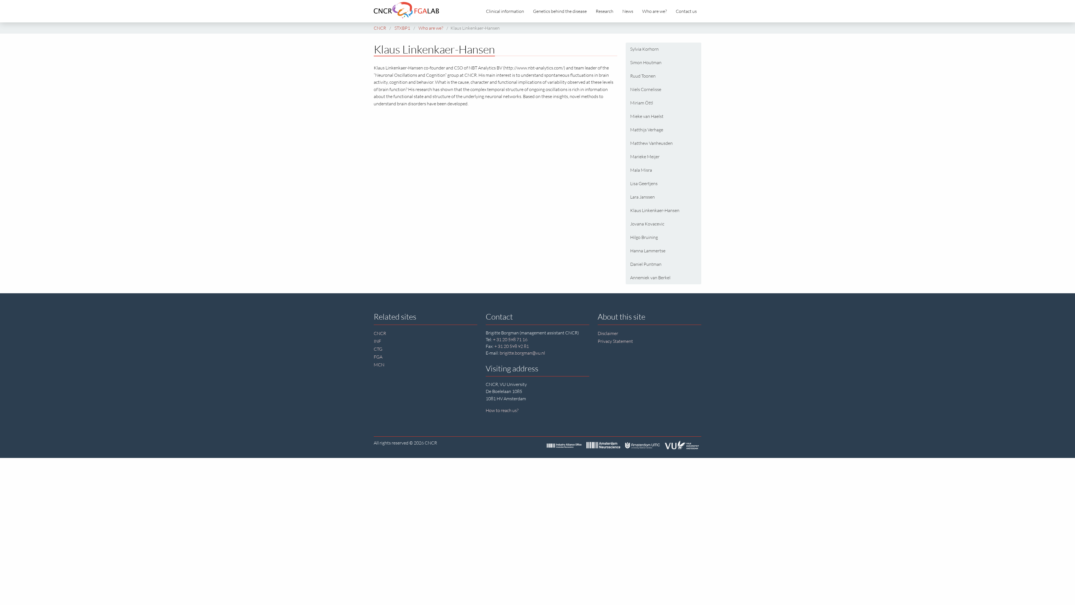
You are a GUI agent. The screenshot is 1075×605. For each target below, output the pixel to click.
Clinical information (505, 11)
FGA (378, 357)
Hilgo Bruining (644, 237)
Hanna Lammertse (647, 250)
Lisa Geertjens (644, 183)
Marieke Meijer (645, 156)
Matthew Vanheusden (651, 143)
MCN (379, 364)
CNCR (380, 333)
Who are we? (654, 11)
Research (604, 11)
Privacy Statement (615, 341)
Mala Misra (641, 170)
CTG (378, 349)
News (627, 11)
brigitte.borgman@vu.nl (522, 353)
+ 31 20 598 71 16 (510, 339)
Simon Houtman (646, 62)
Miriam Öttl (641, 103)
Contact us (686, 11)
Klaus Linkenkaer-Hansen (654, 210)
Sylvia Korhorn (644, 49)
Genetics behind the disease (560, 11)
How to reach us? (502, 410)
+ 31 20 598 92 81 (511, 346)
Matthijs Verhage (646, 129)
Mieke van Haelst (646, 116)
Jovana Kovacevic (647, 224)
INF (377, 341)
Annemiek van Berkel (650, 277)
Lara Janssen (642, 197)
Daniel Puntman (646, 264)
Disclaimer (608, 333)
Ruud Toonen (643, 76)
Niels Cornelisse (645, 89)
